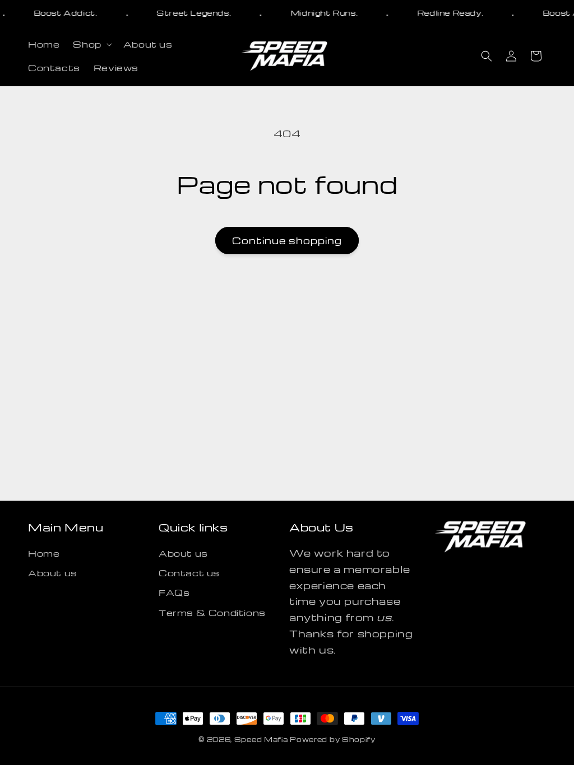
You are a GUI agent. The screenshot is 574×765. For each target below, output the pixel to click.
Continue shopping (287, 240)
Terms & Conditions (212, 612)
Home (43, 553)
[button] (91, 44)
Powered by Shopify (333, 739)
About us (52, 573)
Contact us (189, 573)
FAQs (174, 592)
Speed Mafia (261, 739)
